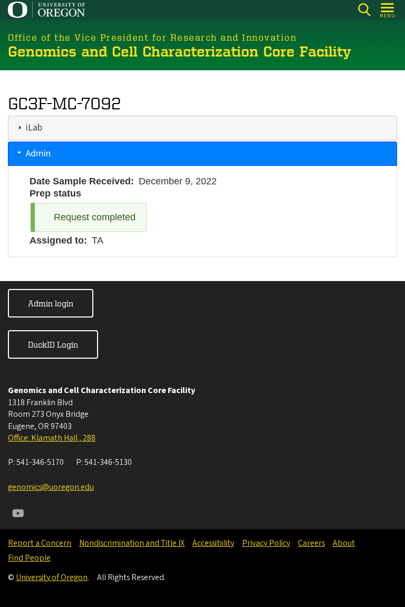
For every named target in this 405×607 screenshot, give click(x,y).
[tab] (202, 128)
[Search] (364, 9)
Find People (29, 558)
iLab (34, 127)
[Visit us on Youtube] (18, 514)
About (344, 543)
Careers (311, 543)
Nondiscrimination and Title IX (132, 543)
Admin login (50, 303)
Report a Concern (39, 543)
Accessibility (213, 543)
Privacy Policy (266, 543)
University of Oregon (52, 577)
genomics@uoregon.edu (51, 487)
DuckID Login (53, 344)
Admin (38, 153)
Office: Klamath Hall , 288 (51, 438)
